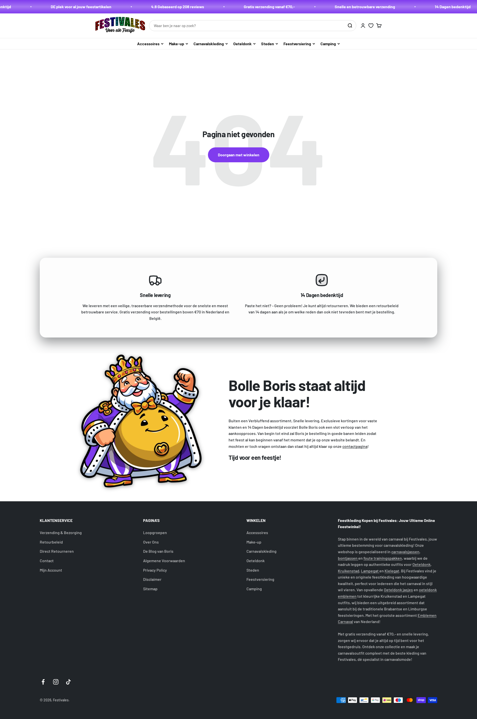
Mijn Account (51, 570)
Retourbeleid (51, 542)
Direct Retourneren (57, 551)
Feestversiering (297, 43)
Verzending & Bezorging (61, 532)
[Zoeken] (350, 25)
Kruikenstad (348, 570)
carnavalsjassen (405, 551)
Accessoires (148, 43)
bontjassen (348, 558)
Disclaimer (152, 579)
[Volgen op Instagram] (55, 681)
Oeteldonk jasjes (398, 589)
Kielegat (392, 570)
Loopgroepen (155, 532)
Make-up (176, 43)
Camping (328, 43)
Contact (47, 560)
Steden (267, 43)
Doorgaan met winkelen (238, 154)
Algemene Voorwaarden (164, 560)
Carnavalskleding (209, 43)
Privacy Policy (155, 570)
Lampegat (370, 570)
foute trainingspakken (382, 558)
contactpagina (354, 446)
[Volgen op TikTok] (68, 681)
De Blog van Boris (158, 551)
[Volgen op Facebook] (43, 681)
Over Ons (151, 542)
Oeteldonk (242, 43)
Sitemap (150, 588)
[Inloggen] (363, 25)
